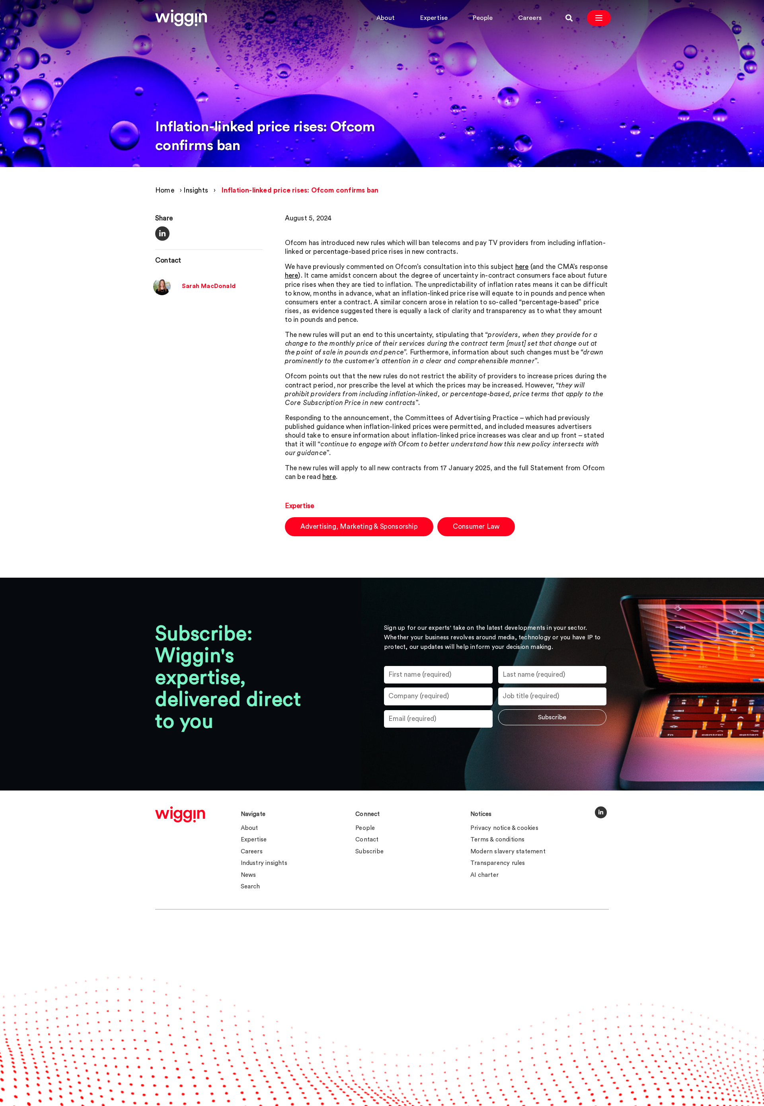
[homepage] (180, 814)
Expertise (434, 18)
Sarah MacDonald (209, 286)
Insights (195, 190)
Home (164, 190)
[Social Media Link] (601, 812)
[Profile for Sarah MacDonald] (162, 292)
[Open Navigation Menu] (599, 18)
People (483, 18)
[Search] (569, 18)
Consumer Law (476, 526)
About (385, 18)
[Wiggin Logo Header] (181, 18)
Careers (530, 18)
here (522, 266)
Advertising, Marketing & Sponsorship (359, 526)
